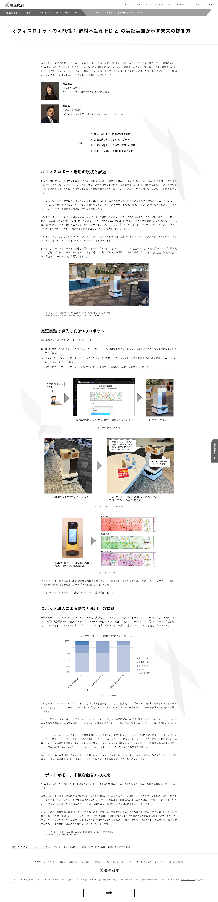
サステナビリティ (125, 13)
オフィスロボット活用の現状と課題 (112, 134)
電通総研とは (11, 13)
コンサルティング (45, 13)
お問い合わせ (180, 4)
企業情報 (159, 4)
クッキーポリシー (188, 880)
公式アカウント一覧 (101, 862)
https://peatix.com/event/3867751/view (61, 834)
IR (139, 13)
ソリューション (95, 13)
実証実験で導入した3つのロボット (111, 139)
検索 (197, 4)
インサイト (109, 13)
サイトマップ (160, 862)
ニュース (126, 4)
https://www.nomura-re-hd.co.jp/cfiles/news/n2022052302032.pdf (71, 316)
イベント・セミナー (143, 4)
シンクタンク (28, 13)
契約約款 (61, 862)
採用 (169, 4)
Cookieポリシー (119, 862)
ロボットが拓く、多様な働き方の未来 (113, 151)
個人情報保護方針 (176, 862)
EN (210, 4)
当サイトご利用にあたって (140, 862)
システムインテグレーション (67, 13)
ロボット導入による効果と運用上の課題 (114, 145)
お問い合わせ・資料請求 (79, 862)
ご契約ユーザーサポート (44, 862)
